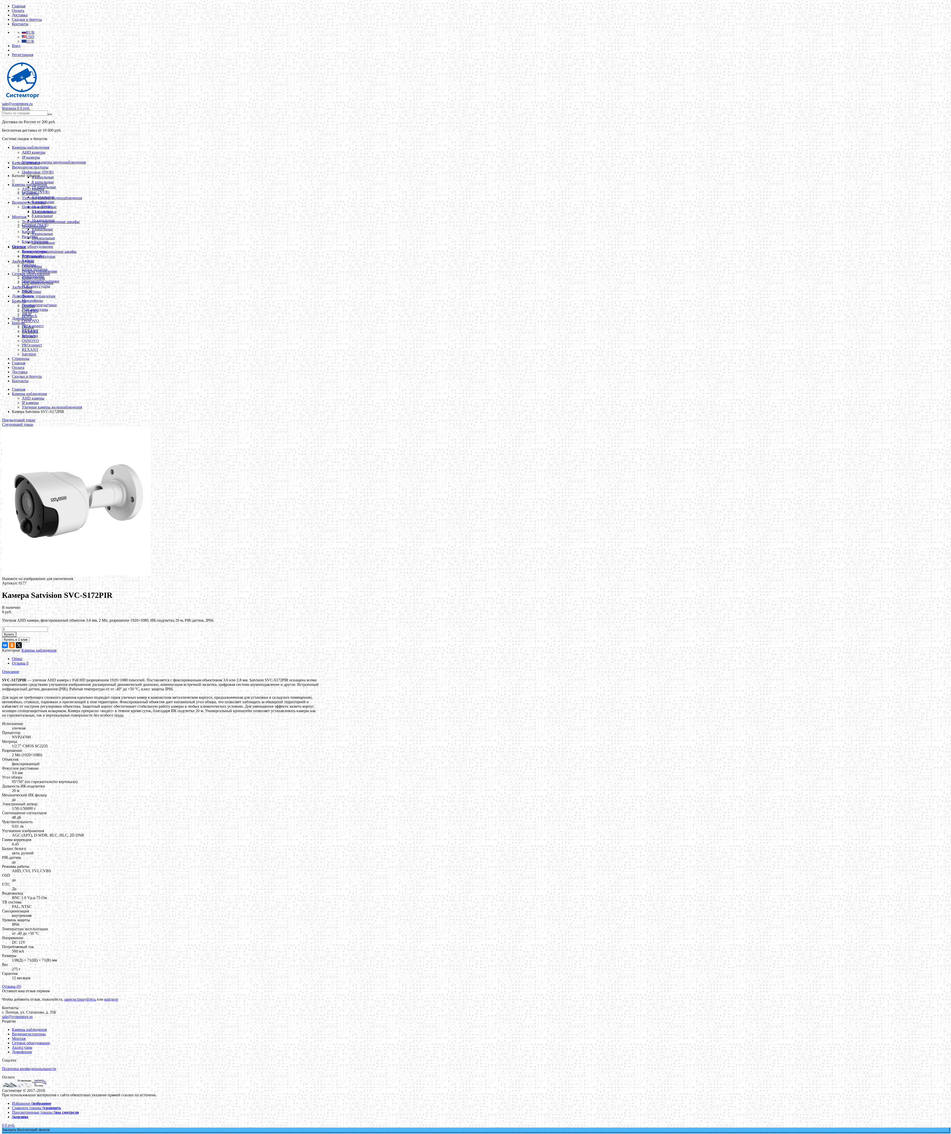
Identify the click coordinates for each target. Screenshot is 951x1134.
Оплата (18, 10)
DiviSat (28, 327)
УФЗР (27, 314)
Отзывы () (11, 986)
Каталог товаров (26, 163)
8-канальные (42, 234)
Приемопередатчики (39, 305)
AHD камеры (33, 152)
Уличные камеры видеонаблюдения (54, 162)
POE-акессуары (36, 286)
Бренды (18, 323)
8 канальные (43, 182)
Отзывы (20, 663)
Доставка (19, 15)
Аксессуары (22, 287)
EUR (30, 41)
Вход (16, 46)
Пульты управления (38, 296)
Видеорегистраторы (30, 167)
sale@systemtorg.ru (17, 104)
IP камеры (31, 157)
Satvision (29, 354)
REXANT (30, 350)
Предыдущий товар (18, 420)
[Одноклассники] (12, 645)
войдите (111, 999)
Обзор (17, 659)
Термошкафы (33, 256)
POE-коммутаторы (37, 283)
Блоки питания (34, 269)
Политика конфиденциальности (29, 1069)
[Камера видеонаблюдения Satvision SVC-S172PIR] (76, 574)
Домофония (22, 318)
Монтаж (19, 216)
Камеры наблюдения (30, 147)
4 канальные (43, 177)
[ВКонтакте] (5, 645)
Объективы (31, 292)
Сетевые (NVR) (35, 225)
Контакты (20, 24)
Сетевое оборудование (32, 246)
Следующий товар (17, 424)
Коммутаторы (33, 278)
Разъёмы (29, 236)
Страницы (20, 358)
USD (30, 37)
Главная (18, 6)
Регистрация (22, 55)
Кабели (28, 260)
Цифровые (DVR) (37, 172)
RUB (30, 32)
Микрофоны (32, 300)
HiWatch (29, 336)
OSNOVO (30, 321)
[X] (19, 645)
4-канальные (42, 229)
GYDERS (30, 332)
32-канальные (43, 242)
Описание (10, 671)
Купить (9, 634)
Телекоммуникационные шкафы (49, 251)
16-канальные (43, 238)
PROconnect (32, 345)
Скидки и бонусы (27, 19)
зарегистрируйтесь (80, 999)
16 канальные (43, 220)
